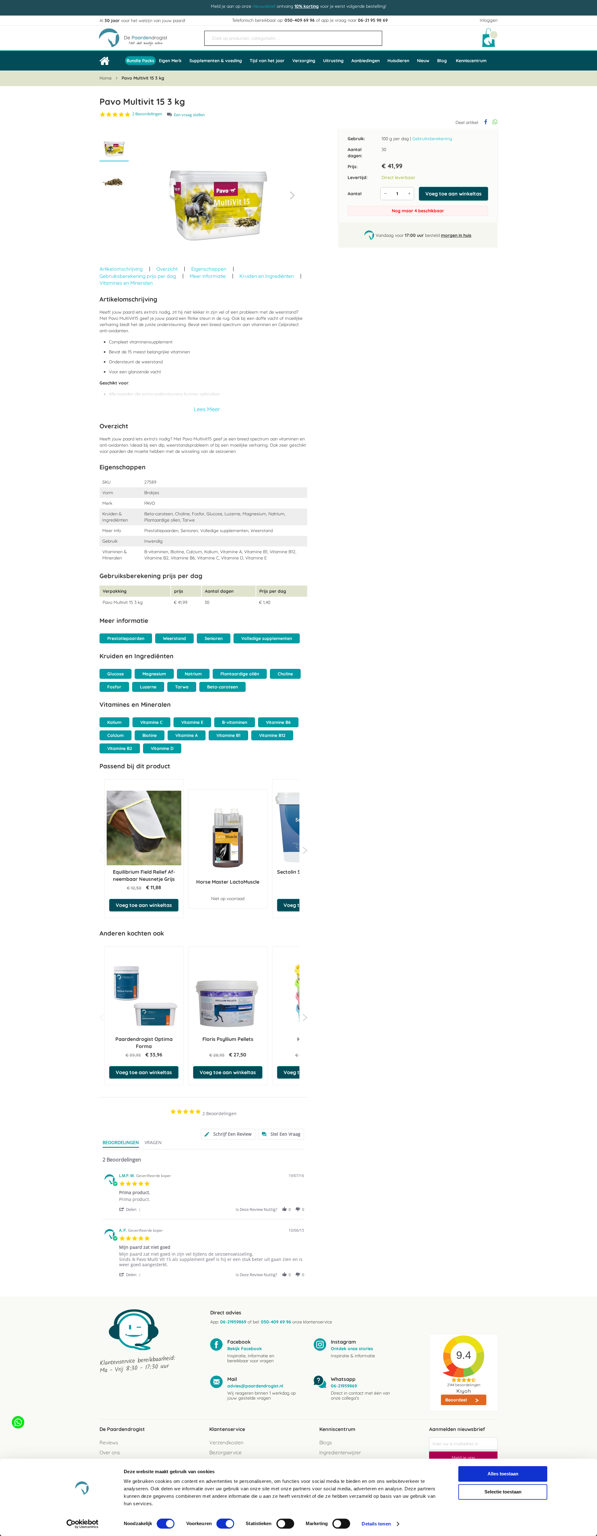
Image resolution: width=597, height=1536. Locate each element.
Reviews (109, 1442)
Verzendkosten (226, 1442)
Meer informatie (208, 276)
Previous (102, 850)
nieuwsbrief (263, 6)
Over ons (110, 1452)
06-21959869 (233, 1321)
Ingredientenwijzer (340, 1452)
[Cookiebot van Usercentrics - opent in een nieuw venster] (82, 1524)
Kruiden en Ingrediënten (266, 276)
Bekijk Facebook (244, 1348)
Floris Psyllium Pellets (227, 1039)
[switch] (225, 1524)
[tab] (228, 1134)
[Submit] (374, 36)
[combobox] (293, 38)
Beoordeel (456, 1400)
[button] (292, 195)
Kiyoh (463, 1391)
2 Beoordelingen (147, 114)
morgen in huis (456, 235)
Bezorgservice (225, 1452)
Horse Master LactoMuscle (227, 882)
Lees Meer (207, 409)
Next (305, 850)
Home (106, 78)
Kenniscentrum (471, 60)
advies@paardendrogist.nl (255, 1386)
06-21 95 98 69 (373, 20)
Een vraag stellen (189, 114)
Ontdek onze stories (352, 1348)
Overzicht (167, 269)
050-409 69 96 (300, 20)
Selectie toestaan (502, 1491)
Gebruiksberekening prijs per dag (138, 276)
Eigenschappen (208, 269)
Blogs (325, 1442)
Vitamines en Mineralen (126, 283)
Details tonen (376, 1523)
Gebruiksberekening (432, 138)
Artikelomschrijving (121, 269)
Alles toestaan (503, 1473)
